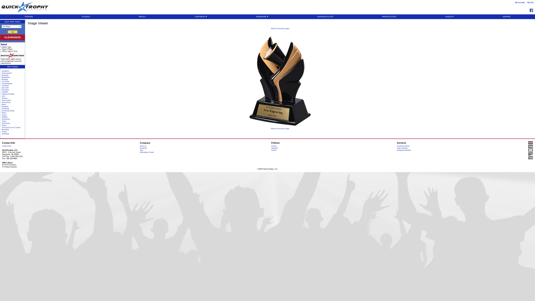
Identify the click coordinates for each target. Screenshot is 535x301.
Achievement (7, 73)
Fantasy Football (8, 94)
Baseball (5, 75)
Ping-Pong (6, 123)
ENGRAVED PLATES (325, 17)
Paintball (5, 107)
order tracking (402, 148)
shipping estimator (404, 150)
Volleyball (5, 134)
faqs (141, 150)
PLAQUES (86, 17)
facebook (143, 148)
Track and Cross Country (11, 127)
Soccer (4, 115)
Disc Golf (5, 88)
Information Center (147, 152)
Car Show (5, 81)
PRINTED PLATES (389, 17)
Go (13, 32)
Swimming (6, 119)
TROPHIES (29, 17)
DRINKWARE (261, 17)
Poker (4, 113)
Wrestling (5, 130)
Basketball (6, 77)
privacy (274, 146)
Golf (3, 96)
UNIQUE (448, 17)
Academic (5, 71)
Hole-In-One (6, 100)
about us (143, 146)
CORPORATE (200, 17)
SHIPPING (506, 17)
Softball (4, 117)
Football (5, 92)
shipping (274, 148)
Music (4, 104)
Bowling (5, 79)
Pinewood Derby (8, 111)
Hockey (4, 98)
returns (274, 150)
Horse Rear (6, 102)
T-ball (4, 121)
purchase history (403, 146)
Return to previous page (280, 29)
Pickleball (5, 109)
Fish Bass (5, 90)
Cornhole (5, 86)
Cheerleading (7, 84)
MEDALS (142, 17)
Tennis (4, 125)
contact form (6, 146)
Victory (4, 132)
